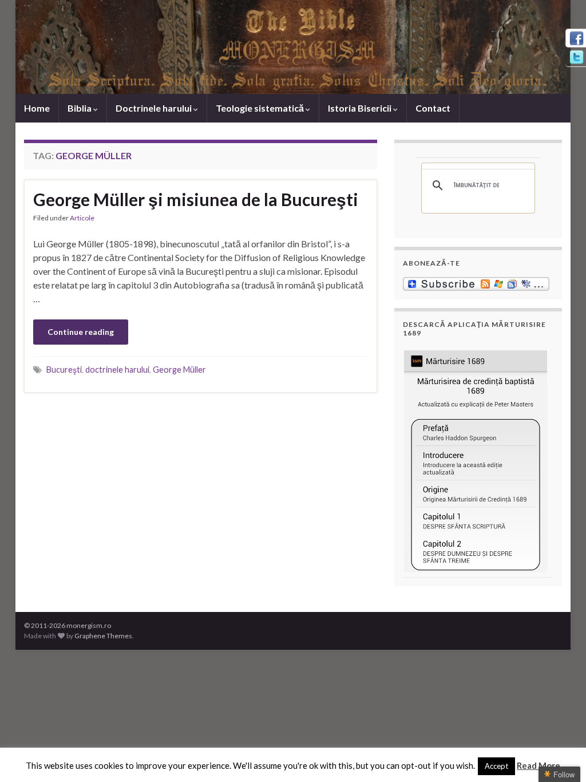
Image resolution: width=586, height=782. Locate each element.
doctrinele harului (117, 369)
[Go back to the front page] (293, 47)
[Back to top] (560, 756)
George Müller (179, 369)
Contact (432, 107)
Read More (538, 765)
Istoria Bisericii (360, 107)
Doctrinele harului (154, 107)
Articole (82, 218)
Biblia (80, 107)
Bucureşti (64, 369)
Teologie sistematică (261, 107)
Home (37, 107)
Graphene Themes (103, 635)
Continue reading (80, 332)
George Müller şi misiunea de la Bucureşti (195, 199)
